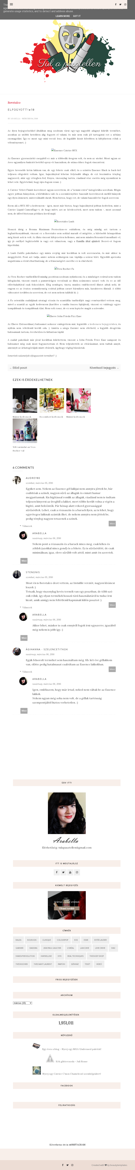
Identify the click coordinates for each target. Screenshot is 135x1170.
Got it (77, 16)
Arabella (16, 118)
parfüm (61, 964)
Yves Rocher (22, 964)
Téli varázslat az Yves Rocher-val (24, 449)
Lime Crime (100, 948)
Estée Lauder (100, 940)
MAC (113, 948)
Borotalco (14, 102)
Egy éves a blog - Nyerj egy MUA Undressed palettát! (71, 1049)
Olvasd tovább (66, 908)
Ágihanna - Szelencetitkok (47, 649)
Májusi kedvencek (22, 416)
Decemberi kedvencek (51, 416)
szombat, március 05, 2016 (39, 482)
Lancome (84, 948)
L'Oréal (70, 948)
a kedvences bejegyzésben (102, 324)
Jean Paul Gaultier (52, 948)
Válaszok (27, 526)
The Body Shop (97, 956)
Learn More (63, 16)
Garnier (19, 948)
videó (99, 964)
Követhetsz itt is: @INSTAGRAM (67, 1144)
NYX (59, 956)
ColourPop (62, 940)
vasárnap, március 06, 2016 (46, 538)
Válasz (112, 523)
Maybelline (46, 956)
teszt (87, 964)
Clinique (46, 940)
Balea (18, 940)
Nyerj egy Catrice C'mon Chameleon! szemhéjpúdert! (71, 1073)
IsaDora (33, 948)
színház (75, 964)
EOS (76, 940)
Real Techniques (75, 956)
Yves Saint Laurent (43, 964)
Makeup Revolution (25, 956)
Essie (86, 940)
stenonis (33, 572)
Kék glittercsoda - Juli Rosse (72, 1061)
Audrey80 (33, 478)
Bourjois (31, 940)
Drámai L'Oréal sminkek (67, 901)
